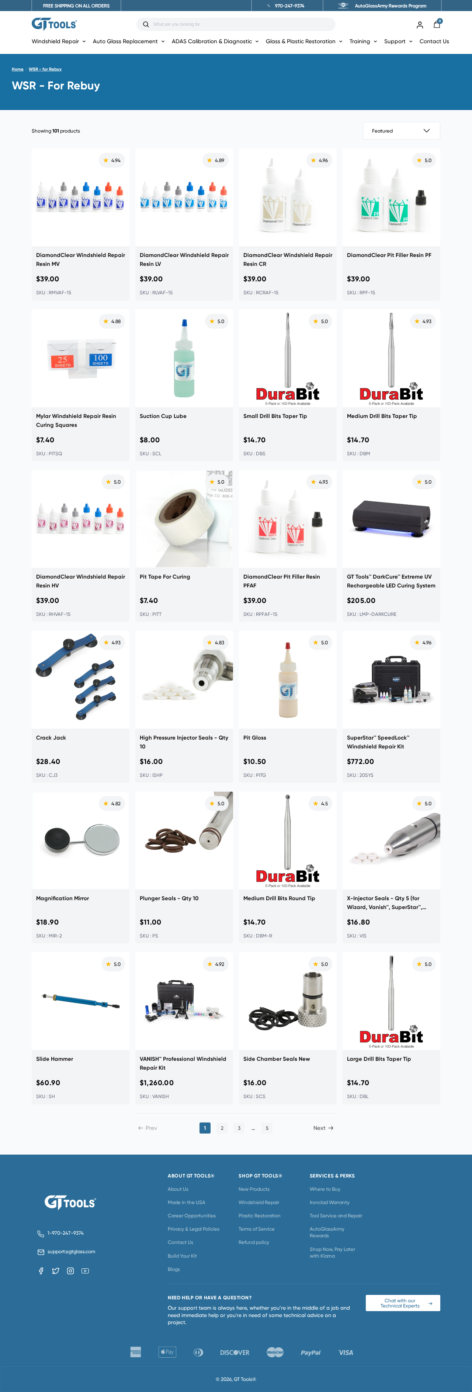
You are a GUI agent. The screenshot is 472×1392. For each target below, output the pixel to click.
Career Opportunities (192, 1215)
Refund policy (254, 1242)
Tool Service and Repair (336, 1215)
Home (18, 69)
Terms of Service (257, 1229)
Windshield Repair (259, 1202)
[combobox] (241, 24)
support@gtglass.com (70, 1251)
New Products (254, 1189)
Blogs (174, 1269)
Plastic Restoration (260, 1215)
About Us (178, 1189)
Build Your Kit (182, 1256)
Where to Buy (325, 1189)
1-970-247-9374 (66, 1233)
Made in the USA (186, 1202)
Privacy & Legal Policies (193, 1229)
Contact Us (434, 41)
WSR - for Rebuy (45, 69)
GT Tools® (245, 1379)
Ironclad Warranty (330, 1202)
